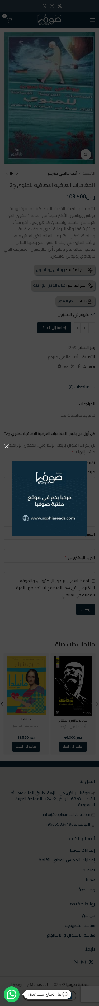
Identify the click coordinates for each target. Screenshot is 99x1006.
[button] (12, 994)
